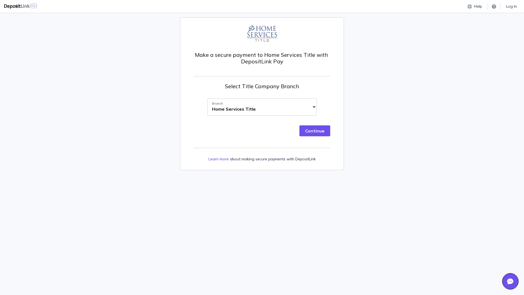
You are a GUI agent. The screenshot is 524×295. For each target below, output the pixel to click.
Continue (314, 131)
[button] (494, 6)
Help (478, 6)
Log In (511, 6)
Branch (217, 103)
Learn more (219, 159)
